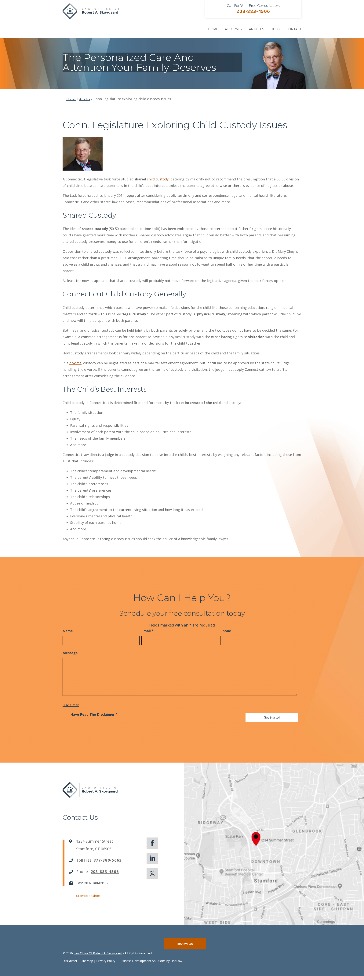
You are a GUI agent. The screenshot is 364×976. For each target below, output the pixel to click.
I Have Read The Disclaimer (93, 714)
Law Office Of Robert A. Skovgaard (98, 953)
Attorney (233, 29)
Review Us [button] (185, 944)
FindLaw (176, 961)
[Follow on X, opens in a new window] (152, 873)
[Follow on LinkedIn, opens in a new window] (152, 858)
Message (70, 653)
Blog (275, 29)
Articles (256, 29)
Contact (294, 29)
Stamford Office (88, 896)
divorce (75, 363)
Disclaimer (71, 705)
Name (68, 631)
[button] (360, 948)
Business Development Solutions (142, 961)
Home (213, 29)
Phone (225, 631)
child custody (158, 179)
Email (147, 631)
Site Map (87, 961)
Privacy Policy (105, 961)
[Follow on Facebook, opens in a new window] (152, 843)
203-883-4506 (253, 11)
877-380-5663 (107, 860)
